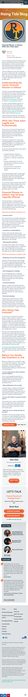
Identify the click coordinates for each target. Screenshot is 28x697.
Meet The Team (18, 614)
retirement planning (11, 111)
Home (3, 609)
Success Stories (18, 619)
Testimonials (17, 617)
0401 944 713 (17, 519)
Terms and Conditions (16, 680)
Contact (4, 626)
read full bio (14, 480)
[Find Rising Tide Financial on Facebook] (1, 695)
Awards (16, 621)
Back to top (25, 695)
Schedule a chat (9, 425)
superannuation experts (16, 101)
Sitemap (4, 631)
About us (16, 612)
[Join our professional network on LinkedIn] (5, 695)
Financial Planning (13, 511)
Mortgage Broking (13, 516)
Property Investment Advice (8, 617)
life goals (18, 113)
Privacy (4, 629)
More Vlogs (7, 555)
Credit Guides (6, 624)
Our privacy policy (6, 680)
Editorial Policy (6, 634)
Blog (15, 609)
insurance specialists (11, 99)
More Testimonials (9, 600)
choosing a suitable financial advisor (12, 347)
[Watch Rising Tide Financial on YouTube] (8, 695)
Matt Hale (9, 53)
